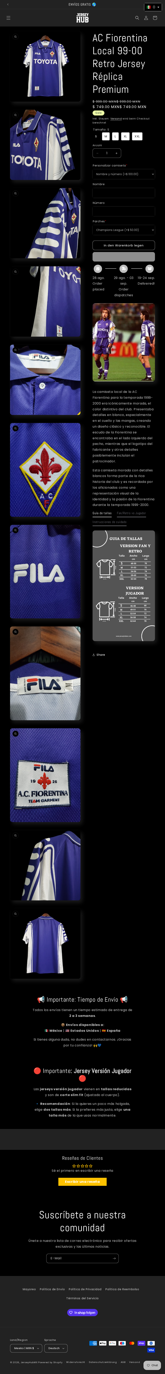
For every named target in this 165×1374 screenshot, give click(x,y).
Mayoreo (29, 1289)
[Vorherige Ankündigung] (7, 4)
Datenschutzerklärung (103, 1362)
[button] (8, 17)
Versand (116, 118)
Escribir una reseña (82, 1181)
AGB (123, 1362)
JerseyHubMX (29, 1362)
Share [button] (101, 655)
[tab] (102, 514)
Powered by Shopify (50, 1362)
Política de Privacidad (85, 1289)
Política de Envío (52, 1289)
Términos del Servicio (82, 1298)
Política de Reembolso (122, 1289)
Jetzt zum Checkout (124, 257)
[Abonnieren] (114, 1258)
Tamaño (101, 130)
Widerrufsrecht (75, 1362)
